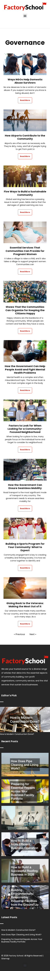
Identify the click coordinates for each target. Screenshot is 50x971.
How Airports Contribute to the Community (25, 137)
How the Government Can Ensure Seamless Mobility (25, 486)
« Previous (19, 634)
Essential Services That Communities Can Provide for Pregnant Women (25, 251)
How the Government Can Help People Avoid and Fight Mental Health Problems (25, 369)
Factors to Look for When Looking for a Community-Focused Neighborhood (25, 429)
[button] (25, 15)
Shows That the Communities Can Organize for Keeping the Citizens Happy (25, 310)
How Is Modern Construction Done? (17, 734)
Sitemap (5, 958)
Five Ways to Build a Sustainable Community (25, 193)
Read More (25, 100)
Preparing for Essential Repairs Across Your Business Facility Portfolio (21, 940)
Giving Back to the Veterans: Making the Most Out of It (25, 605)
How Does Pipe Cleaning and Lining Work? (21, 934)
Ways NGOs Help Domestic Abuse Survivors (25, 81)
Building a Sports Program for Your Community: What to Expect (25, 547)
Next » (33, 634)
